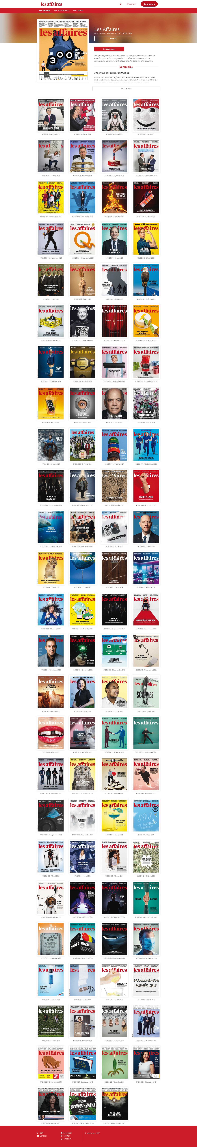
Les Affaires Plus (61, 10)
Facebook (67, 1133)
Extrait (113, 38)
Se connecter (109, 49)
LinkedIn (67, 1138)
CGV (41, 1133)
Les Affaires (44, 10)
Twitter (66, 1136)
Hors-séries (78, 10)
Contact (43, 1136)
